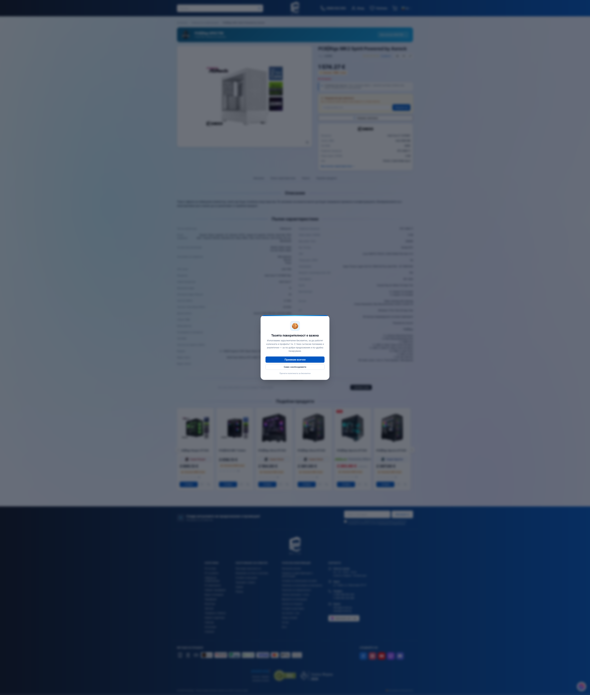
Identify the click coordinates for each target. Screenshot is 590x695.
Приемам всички (295, 359)
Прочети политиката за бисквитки (295, 373)
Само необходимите (295, 367)
